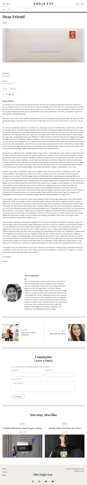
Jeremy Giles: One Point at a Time (65, 428)
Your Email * (48, 370)
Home (4, 9)
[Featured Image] (22, 446)
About (5, 472)
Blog (9, 9)
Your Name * (15, 370)
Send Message (18, 396)
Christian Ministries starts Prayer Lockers (22, 428)
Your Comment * (16, 379)
